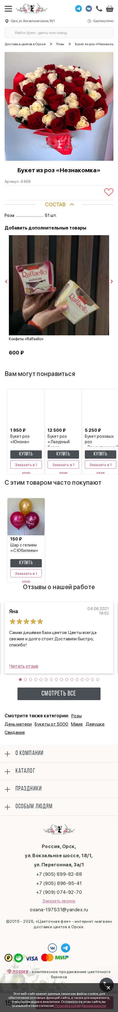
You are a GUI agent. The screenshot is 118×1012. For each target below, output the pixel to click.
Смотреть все (59, 693)
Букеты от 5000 (51, 724)
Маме (77, 724)
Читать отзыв (23, 666)
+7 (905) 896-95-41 (59, 883)
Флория (17, 971)
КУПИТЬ (26, 454)
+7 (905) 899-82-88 (59, 874)
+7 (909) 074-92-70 (59, 892)
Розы (76, 715)
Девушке (95, 724)
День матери (18, 724)
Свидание (15, 732)
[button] (20, 679)
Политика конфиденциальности (80, 1006)
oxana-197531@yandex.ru (59, 909)
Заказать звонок (58, 901)
